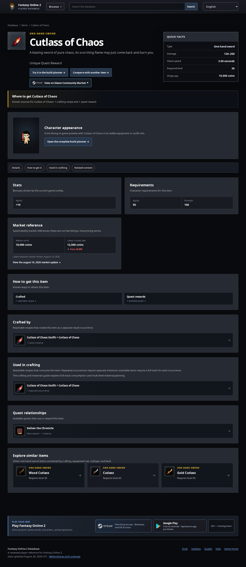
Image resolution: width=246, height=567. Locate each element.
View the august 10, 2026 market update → (37, 262)
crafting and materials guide (34, 375)
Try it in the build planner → (48, 72)
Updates (196, 548)
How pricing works (90, 230)
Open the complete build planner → (68, 141)
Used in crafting (58, 167)
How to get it (34, 167)
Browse (54, 6)
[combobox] (127, 6)
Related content (83, 167)
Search (191, 6)
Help (218, 548)
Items (25, 25)
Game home (231, 548)
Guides (208, 548)
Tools (185, 548)
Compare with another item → (91, 72)
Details (16, 167)
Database (13, 25)
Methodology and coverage (64, 556)
